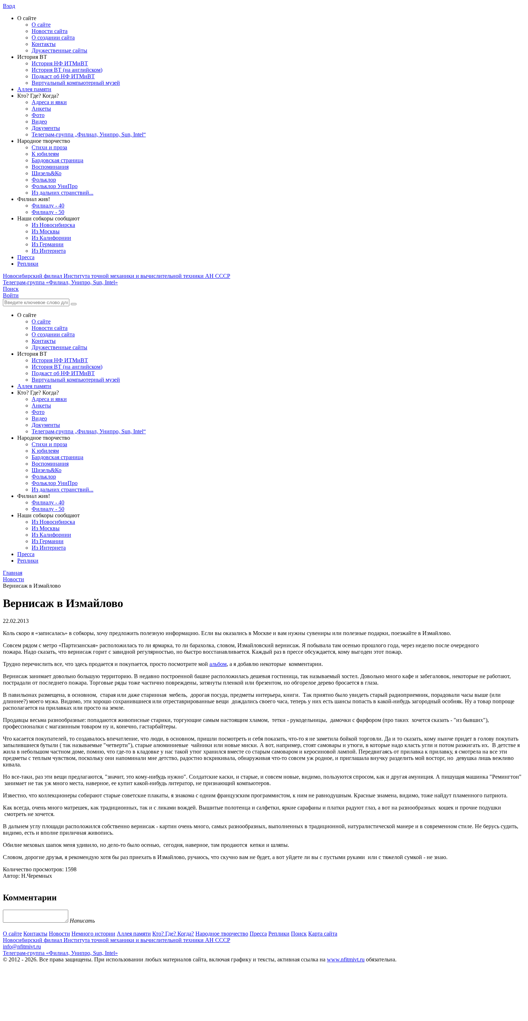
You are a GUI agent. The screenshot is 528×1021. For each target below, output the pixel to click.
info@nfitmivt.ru (22, 946)
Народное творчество (221, 934)
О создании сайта (53, 37)
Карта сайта (322, 934)
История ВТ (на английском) (67, 70)
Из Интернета (49, 251)
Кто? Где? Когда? (173, 934)
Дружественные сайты (59, 50)
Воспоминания (50, 167)
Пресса (25, 257)
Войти (11, 295)
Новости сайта (50, 31)
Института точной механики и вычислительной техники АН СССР (116, 276)
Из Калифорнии (51, 238)
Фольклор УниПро (55, 186)
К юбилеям (45, 154)
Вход (9, 6)
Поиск (299, 934)
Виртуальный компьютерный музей (76, 83)
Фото (38, 115)
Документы (46, 128)
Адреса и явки (49, 102)
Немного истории (93, 934)
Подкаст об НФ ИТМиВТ (63, 76)
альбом (218, 664)
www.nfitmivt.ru (346, 959)
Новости (59, 934)
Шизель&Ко (46, 173)
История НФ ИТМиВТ (60, 63)
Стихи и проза (49, 147)
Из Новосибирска (53, 225)
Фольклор (44, 180)
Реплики (27, 264)
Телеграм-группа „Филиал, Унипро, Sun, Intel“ (89, 134)
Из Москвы (46, 231)
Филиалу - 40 (48, 205)
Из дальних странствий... (62, 193)
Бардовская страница (57, 160)
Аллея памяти (34, 89)
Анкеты (41, 109)
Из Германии (48, 244)
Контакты (44, 44)
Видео (39, 121)
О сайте (41, 25)
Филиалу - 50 (48, 212)
